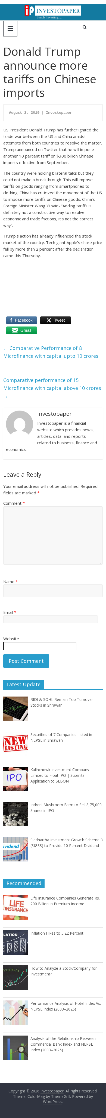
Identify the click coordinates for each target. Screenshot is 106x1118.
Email (9, 612)
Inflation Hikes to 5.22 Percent (56, 933)
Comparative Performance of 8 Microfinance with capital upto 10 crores (50, 352)
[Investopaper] (53, 8)
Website (11, 638)
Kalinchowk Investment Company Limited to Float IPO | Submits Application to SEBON (59, 775)
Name (10, 581)
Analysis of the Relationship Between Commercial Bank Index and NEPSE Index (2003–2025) (63, 1044)
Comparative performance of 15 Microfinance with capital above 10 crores (52, 388)
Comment (14, 503)
